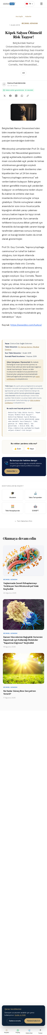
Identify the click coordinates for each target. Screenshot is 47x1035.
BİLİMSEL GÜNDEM (30, 23)
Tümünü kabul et (33, 1021)
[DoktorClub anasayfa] (9, 3)
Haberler (28, 16)
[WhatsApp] (22, 95)
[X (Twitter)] (4, 95)
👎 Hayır (30, 449)
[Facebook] (10, 95)
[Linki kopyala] (27, 95)
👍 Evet (17, 449)
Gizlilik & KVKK (20, 1015)
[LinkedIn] (16, 95)
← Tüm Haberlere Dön (23, 521)
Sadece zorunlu (15, 1021)
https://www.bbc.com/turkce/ (26, 325)
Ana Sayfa (19, 16)
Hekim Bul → (12, 471)
